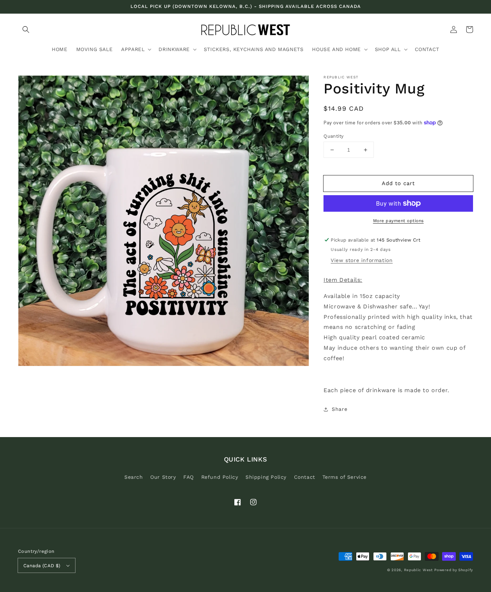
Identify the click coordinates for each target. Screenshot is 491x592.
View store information (362, 260)
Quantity (333, 136)
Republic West (418, 570)
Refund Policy (219, 477)
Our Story (163, 477)
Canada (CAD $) (42, 565)
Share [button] (339, 409)
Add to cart (398, 183)
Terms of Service (344, 477)
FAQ (188, 477)
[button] (26, 29)
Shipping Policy (266, 477)
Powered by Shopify (453, 570)
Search (133, 477)
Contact (304, 477)
